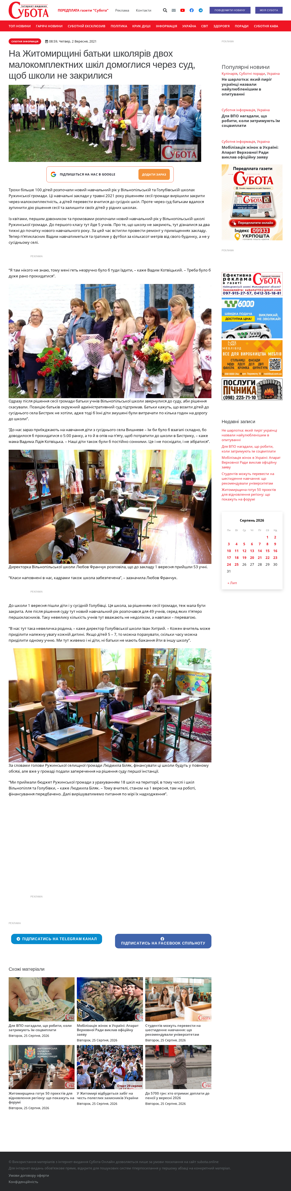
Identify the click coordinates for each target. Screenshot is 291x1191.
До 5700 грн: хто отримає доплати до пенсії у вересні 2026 (177, 1095)
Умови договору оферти (29, 1175)
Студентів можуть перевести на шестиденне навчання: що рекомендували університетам (173, 1030)
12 (244, 550)
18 (237, 557)
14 (260, 550)
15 (268, 550)
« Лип (232, 582)
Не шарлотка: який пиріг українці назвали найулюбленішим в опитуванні (247, 86)
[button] (165, 10)
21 (260, 557)
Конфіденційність (23, 1181)
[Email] (174, 10)
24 (229, 564)
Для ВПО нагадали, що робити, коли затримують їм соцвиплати (40, 1027)
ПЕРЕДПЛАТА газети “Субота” (83, 10)
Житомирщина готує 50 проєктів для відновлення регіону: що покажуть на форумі (41, 1097)
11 (237, 550)
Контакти (143, 10)
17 (229, 557)
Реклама (122, 10)
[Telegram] (201, 10)
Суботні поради (252, 73)
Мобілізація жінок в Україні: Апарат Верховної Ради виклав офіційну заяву (108, 1030)
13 (252, 550)
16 (275, 550)
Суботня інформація (238, 110)
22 (268, 557)
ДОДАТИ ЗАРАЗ (154, 174)
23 (275, 557)
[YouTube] (182, 10)
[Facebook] (192, 10)
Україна (273, 73)
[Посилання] (29, 10)
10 (229, 550)
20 (252, 557)
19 (244, 557)
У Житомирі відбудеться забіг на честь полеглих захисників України (107, 1095)
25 (237, 564)
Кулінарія (229, 73)
